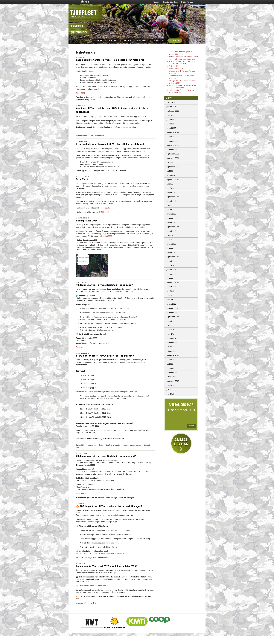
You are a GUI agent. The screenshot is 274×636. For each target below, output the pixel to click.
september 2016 (173, 257)
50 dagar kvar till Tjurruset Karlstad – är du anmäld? (106, 456)
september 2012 (173, 381)
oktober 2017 (171, 222)
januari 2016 (171, 270)
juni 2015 (170, 291)
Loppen (98, 40)
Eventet (113, 40)
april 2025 (170, 124)
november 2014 (172, 312)
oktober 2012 (171, 377)
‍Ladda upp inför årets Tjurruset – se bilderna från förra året (110, 60)
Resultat (159, 40)
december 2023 (172, 141)
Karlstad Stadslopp (170, 2)
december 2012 (172, 372)
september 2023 (173, 145)
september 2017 (173, 227)
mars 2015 (171, 300)
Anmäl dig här (81, 493)
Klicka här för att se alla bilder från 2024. (95, 586)
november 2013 (172, 347)
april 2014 (170, 330)
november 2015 (172, 278)
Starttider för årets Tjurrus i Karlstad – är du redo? (105, 356)
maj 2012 (170, 394)
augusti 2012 (171, 385)
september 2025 (173, 111)
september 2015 (173, 282)
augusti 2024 (171, 137)
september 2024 (173, 132)
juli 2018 (170, 205)
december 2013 (172, 342)
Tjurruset (156, 2)
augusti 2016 (171, 261)
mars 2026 (171, 102)
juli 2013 (170, 364)
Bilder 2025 (105, 212)
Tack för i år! (83, 179)
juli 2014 (170, 325)
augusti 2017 (171, 231)
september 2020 (173, 167)
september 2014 (173, 317)
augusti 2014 (171, 321)
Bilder (127, 40)
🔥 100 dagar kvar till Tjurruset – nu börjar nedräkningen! (109, 506)
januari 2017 (171, 244)
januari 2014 (171, 338)
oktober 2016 (171, 252)
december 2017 (172, 218)
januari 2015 (171, 304)
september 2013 (173, 355)
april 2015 (170, 295)
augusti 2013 (171, 360)
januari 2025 (171, 128)
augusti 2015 (171, 287)
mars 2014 (171, 334)
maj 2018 (170, 210)
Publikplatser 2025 (87, 220)
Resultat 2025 (109, 208)
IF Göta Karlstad (187, 2)
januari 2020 (171, 175)
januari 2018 (171, 214)
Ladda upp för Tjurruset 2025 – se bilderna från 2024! (106, 566)
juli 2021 (170, 162)
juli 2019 (170, 184)
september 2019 (173, 180)
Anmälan (175, 40)
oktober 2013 (171, 351)
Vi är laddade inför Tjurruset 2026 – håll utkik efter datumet (110, 144)
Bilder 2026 (80, 93)
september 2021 (173, 158)
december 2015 (172, 274)
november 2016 (172, 248)
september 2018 (173, 197)
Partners (142, 40)
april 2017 (170, 240)
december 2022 (172, 150)
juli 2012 (170, 390)
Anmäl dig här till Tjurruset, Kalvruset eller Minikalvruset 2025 (101, 553)
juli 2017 (170, 235)
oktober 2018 (171, 192)
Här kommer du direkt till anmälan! (90, 135)
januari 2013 (171, 368)
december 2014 (172, 308)
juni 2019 (170, 188)
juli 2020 (170, 171)
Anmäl (191, 426)
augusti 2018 (171, 201)
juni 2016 (170, 265)
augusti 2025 (171, 115)
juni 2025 (170, 119)
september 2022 (173, 154)
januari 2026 (171, 107)
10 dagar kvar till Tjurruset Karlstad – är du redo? (104, 285)
